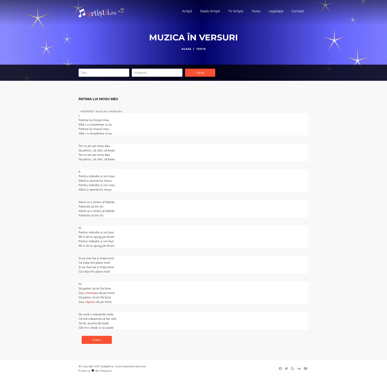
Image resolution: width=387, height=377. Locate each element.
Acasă (186, 48)
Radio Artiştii (210, 11)
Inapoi (97, 340)
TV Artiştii (235, 11)
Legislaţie (275, 11)
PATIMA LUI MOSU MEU (98, 99)
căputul (90, 302)
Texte (255, 11)
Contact (297, 11)
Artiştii (187, 11)
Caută (200, 73)
